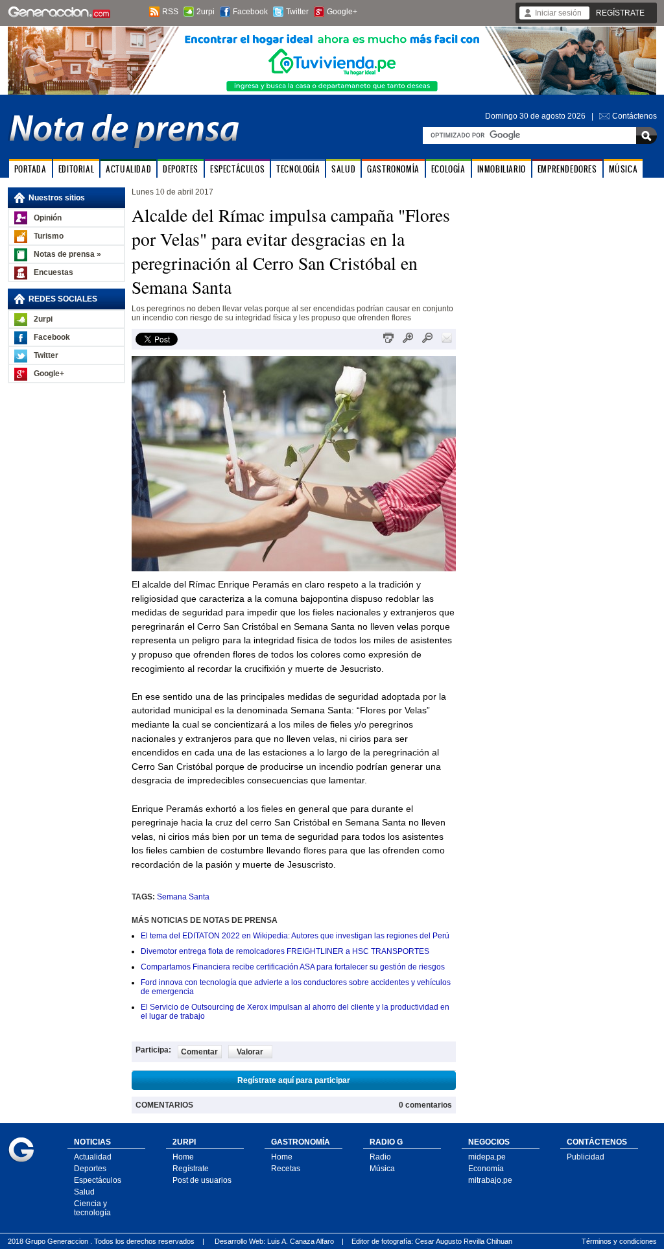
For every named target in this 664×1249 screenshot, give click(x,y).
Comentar (199, 1051)
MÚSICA (623, 168)
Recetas (285, 1168)
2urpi (205, 11)
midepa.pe (487, 1156)
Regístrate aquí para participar (293, 1080)
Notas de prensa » (67, 254)
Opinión (48, 217)
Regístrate (190, 1168)
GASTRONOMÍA (393, 168)
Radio (380, 1156)
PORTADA (30, 168)
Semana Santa (183, 896)
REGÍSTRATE (620, 13)
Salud (84, 1191)
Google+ (342, 11)
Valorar (250, 1051)
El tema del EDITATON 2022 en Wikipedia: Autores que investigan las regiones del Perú (295, 935)
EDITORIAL (76, 168)
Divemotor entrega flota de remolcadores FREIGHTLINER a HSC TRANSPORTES (285, 951)
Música (382, 1168)
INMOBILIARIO (501, 168)
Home (183, 1156)
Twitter (297, 11)
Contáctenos (634, 116)
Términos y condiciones (619, 1241)
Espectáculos (97, 1180)
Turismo (49, 236)
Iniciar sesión (558, 13)
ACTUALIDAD (128, 168)
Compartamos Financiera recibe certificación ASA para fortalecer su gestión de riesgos (293, 966)
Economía (486, 1168)
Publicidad (585, 1156)
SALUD (343, 168)
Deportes (90, 1168)
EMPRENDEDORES (567, 168)
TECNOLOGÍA (298, 168)
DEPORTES (180, 168)
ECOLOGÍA (448, 168)
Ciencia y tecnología (92, 1208)
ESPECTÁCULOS (237, 168)
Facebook (250, 11)
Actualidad (93, 1156)
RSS (170, 11)
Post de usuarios (201, 1180)
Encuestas (53, 272)
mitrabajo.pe (490, 1180)
